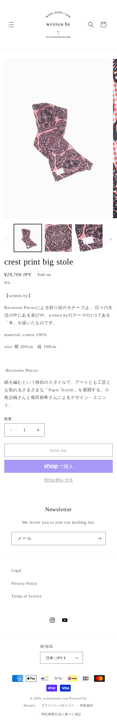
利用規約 (86, 705)
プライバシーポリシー (57, 705)
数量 (8, 419)
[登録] (99, 538)
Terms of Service (26, 596)
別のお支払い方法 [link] (58, 480)
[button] (11, 24)
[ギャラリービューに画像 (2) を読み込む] (58, 238)
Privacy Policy (24, 583)
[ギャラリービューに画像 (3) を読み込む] (89, 238)
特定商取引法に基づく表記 (61, 714)
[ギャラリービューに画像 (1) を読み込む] (28, 238)
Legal (16, 570)
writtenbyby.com (55, 698)
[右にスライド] (111, 239)
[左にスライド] (6, 239)
